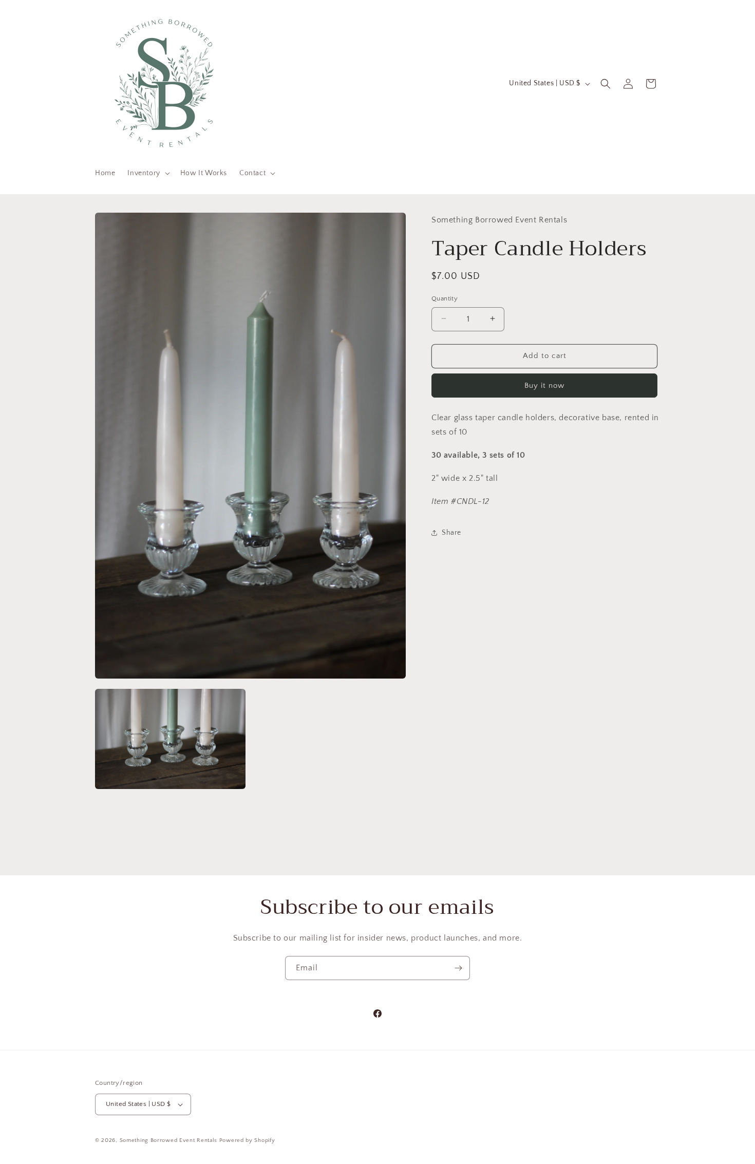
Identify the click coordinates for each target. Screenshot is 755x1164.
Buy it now (544, 385)
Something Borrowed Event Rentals (168, 1140)
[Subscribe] (458, 968)
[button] (147, 173)
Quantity (444, 298)
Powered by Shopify (247, 1140)
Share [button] (451, 532)
